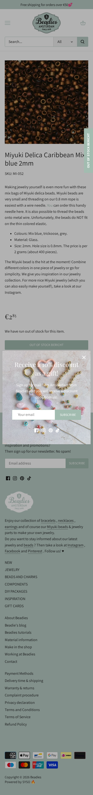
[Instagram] (43, 430)
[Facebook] (36, 430)
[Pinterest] (51, 430)
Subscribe (68, 415)
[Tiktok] (58, 430)
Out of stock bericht (88, 150)
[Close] (84, 357)
